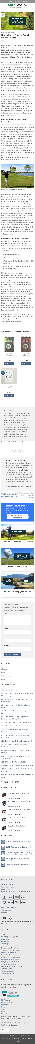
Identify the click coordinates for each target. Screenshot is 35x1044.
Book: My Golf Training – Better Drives (26, 354)
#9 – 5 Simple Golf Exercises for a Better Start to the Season (16, 736)
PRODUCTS (11, 1035)
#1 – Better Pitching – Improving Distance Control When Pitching (17, 695)
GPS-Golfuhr (9, 159)
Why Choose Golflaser (8, 908)
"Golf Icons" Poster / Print (9, 386)
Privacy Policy (5, 889)
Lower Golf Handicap (8, 955)
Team (3, 1009)
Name (6, 628)
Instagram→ (16, 1025)
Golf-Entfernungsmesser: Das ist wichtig (18, 847)
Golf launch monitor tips (8, 964)
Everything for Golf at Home (10, 962)
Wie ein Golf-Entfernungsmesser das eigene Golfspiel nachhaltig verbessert (18, 859)
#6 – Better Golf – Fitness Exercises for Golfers (16, 722)
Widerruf (4, 1014)
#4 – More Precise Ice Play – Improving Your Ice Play (16, 712)
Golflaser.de (9, 1038)
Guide (3, 32)
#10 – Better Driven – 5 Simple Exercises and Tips (17, 741)
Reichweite (14, 211)
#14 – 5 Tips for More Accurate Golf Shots (14, 762)
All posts (4, 669)
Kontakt (3, 1007)
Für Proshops (5, 1000)
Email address (8, 637)
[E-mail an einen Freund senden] (22, 451)
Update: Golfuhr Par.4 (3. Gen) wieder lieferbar (18, 842)
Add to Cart (9, 363)
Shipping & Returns (7, 884)
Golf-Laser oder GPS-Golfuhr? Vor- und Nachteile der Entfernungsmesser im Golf (19, 853)
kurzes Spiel (8, 115)
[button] (2, 6)
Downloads (5, 939)
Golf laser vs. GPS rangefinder (11, 957)
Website (6, 645)
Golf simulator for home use (10, 959)
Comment (7, 613)
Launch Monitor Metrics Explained (12, 966)
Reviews (4, 912)
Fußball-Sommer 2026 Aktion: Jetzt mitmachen (17, 865)
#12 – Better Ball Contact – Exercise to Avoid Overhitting (15, 751)
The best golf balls (7, 971)
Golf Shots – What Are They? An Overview (17, 542)
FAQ (28, 1035)
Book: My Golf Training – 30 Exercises (9, 354)
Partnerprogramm (6, 1002)
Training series (6, 676)
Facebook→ (20, 1023)
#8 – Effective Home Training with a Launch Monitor (15, 731)
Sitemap (18, 1041)
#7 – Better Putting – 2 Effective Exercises (14, 726)
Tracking (4, 934)
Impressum (4, 1005)
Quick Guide (5, 941)
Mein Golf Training (16, 427)
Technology (5, 944)
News (3, 672)
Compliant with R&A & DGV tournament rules (15, 891)
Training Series (10, 32)
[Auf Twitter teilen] (19, 451)
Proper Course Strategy (8, 952)
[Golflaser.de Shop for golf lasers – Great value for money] (17, 6)
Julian (23, 463)
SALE (17, 1035)
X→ (26, 1023)
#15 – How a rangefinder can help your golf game (17, 765)
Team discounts (6, 910)
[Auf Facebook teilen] (15, 451)
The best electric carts (8, 973)
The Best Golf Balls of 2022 (17, 566)
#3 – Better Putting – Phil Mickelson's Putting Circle (15, 706)
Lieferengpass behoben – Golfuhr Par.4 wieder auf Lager (26, 495)
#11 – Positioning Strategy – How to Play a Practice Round (14, 746)
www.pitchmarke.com (22, 436)
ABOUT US (23, 1035)
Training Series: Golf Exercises (11, 950)
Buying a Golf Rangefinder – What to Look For (17, 591)
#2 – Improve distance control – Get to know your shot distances (16, 700)
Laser (25, 157)
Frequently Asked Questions (10, 937)
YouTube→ (5, 1025)
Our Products (25, 486)
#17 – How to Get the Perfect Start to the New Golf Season (17, 776)
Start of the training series (9, 690)
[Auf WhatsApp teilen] (12, 451)
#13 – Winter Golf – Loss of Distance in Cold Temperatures (15, 757)
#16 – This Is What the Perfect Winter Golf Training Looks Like (17, 770)
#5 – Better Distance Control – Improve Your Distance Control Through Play (15, 718)
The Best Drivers (6, 969)
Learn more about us (13, 486)
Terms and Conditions (8, 887)
